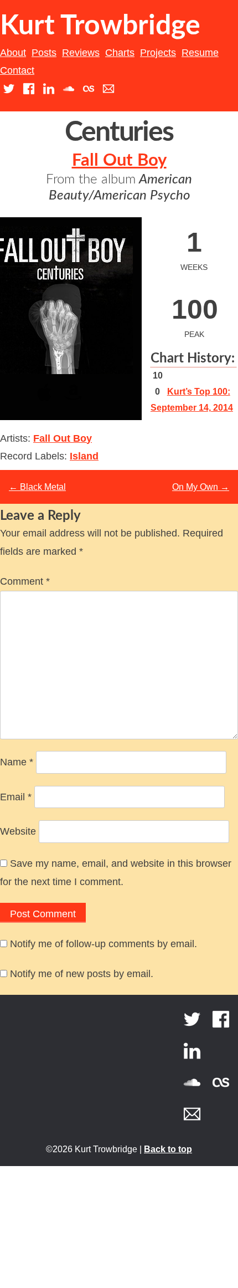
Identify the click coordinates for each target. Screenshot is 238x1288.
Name (16, 762)
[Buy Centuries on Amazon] (73, 402)
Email (16, 797)
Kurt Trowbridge (100, 26)
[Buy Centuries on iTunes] (44, 402)
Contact (17, 70)
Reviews (81, 52)
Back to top (168, 1149)
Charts (119, 52)
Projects (158, 52)
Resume (200, 52)
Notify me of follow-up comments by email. (103, 943)
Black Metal (37, 487)
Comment (25, 581)
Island (84, 456)
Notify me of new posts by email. (81, 973)
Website (18, 831)
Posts (44, 52)
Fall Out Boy (119, 160)
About (13, 52)
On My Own (200, 487)
